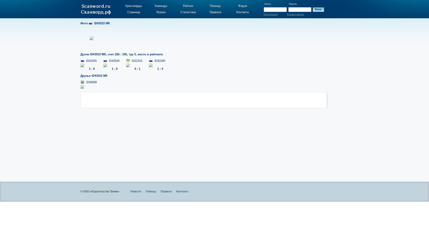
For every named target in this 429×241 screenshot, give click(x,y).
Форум (242, 6)
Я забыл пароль (295, 14)
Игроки (161, 12)
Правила (215, 12)
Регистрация (271, 14)
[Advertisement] (203, 139)
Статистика (188, 12)
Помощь (215, 6)
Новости (135, 191)
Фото (95, 23)
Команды (161, 6)
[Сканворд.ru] (95, 9)
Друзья (93, 75)
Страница (133, 12)
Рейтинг (188, 6)
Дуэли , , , (121, 54)
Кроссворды (133, 6)
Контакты (242, 12)
